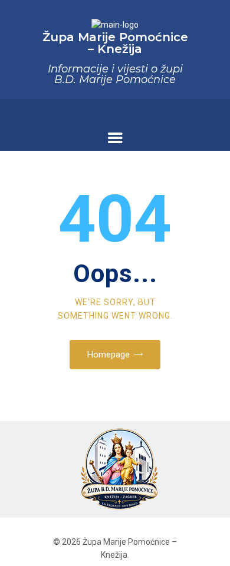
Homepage (108, 354)
